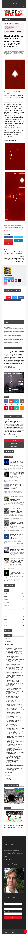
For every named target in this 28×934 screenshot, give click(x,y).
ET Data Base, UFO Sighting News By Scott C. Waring (14, 930)
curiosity (7, 602)
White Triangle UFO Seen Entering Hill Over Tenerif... (14, 699)
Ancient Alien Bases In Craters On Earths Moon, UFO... (14, 649)
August (8, 772)
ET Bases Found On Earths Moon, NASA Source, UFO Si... (14, 652)
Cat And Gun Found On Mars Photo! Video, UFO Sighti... (14, 686)
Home (5, 23)
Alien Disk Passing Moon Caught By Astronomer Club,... (14, 731)
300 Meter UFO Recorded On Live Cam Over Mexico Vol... (14, 678)
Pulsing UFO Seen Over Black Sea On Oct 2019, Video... (15, 750)
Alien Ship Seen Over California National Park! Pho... (13, 761)
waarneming (13, 27)
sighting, (15, 52)
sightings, (20, 52)
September (9, 770)
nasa (6, 616)
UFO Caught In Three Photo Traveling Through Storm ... (15, 729)
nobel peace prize (16, 24)
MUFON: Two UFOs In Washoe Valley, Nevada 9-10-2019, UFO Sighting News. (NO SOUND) (17, 486)
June (7, 775)
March (8, 779)
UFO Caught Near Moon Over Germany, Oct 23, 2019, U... (13, 681)
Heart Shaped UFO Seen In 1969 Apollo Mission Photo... (13, 721)
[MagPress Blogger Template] (14, 12)
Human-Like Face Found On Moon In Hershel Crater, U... (14, 684)
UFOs (17, 26)
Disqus (14, 297)
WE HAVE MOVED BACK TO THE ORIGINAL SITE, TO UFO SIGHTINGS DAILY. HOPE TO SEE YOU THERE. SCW (17, 560)
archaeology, (14, 51)
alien (9, 23)
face (6, 608)
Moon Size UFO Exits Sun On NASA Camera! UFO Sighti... (14, 654)
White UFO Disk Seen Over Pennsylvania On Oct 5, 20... (13, 758)
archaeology (16, 23)
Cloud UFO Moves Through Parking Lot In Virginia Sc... (14, 692)
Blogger (8, 297)
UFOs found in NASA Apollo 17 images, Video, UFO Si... (13, 657)
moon (6, 613)
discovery (7, 605)
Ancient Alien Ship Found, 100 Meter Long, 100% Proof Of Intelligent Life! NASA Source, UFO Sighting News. (17, 510)
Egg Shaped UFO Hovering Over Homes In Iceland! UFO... (13, 702)
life (5, 611)
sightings (10, 26)
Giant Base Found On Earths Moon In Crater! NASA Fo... (14, 694)
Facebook (21, 297)
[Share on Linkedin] (18, 240)
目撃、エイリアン (8, 28)
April (7, 778)
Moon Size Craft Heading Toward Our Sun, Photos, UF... (15, 670)
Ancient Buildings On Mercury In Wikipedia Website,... (14, 769)
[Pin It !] (8, 243)
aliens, (9, 51)
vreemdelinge (7, 27)
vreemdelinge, (11, 53)
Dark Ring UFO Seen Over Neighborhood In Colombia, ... (13, 755)
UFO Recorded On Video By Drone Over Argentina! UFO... (14, 705)
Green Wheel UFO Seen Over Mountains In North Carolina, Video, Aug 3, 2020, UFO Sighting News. (17, 572)
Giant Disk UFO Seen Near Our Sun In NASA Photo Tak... (15, 753)
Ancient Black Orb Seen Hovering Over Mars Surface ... (14, 707)
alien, (6, 51)
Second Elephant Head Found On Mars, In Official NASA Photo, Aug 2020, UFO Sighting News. (17, 522)
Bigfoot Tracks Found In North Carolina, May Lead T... (13, 734)
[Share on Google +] (8, 240)
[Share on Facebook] (8, 237)
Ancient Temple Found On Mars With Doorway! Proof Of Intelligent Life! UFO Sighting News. (16, 498)
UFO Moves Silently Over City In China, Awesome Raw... (13, 713)
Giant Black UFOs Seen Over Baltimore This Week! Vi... (13, 715)
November (9, 643)
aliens (12, 23)
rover (6, 625)
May (7, 776)
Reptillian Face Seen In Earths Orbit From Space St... (14, 718)
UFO (14, 26)
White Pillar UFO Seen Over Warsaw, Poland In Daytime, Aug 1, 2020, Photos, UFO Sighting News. (17, 536)
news (6, 619)
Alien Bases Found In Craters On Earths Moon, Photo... (13, 665)
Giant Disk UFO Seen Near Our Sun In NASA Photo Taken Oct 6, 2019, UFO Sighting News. (13, 41)
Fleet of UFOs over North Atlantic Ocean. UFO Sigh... (14, 745)
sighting (6, 26)
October (8, 644)
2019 (6, 640)
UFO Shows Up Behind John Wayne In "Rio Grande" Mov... (15, 660)
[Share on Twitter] (18, 237)
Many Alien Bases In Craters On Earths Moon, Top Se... (13, 646)
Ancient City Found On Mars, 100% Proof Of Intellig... (14, 673)
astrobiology (6, 24)
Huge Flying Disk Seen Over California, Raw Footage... (12, 697)
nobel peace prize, (9, 52)
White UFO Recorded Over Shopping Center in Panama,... (15, 662)
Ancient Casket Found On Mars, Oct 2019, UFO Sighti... (14, 723)
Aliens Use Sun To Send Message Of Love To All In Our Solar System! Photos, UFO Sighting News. (16, 462)
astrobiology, (20, 51)
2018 (6, 781)
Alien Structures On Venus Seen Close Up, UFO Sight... (13, 726)
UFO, (5, 53)
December (9, 641)
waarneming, (18, 53)
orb (6, 622)
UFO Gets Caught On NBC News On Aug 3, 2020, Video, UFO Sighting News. (17, 549)
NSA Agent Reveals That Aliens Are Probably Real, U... (14, 676)
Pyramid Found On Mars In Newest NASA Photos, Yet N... (14, 739)
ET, (4, 52)
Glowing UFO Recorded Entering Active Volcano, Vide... (14, 689)
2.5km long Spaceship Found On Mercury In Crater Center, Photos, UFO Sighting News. (17, 473)
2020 (6, 638)
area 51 (7, 599)
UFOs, (7, 53)
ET (10, 24)
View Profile (9, 278)
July (7, 773)
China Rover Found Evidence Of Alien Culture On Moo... (15, 742)
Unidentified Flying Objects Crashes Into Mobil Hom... (14, 668)
